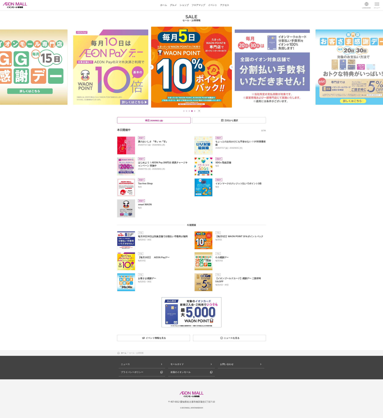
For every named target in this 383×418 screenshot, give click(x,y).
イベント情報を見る (156, 338)
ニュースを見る (232, 338)
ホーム (124, 353)
